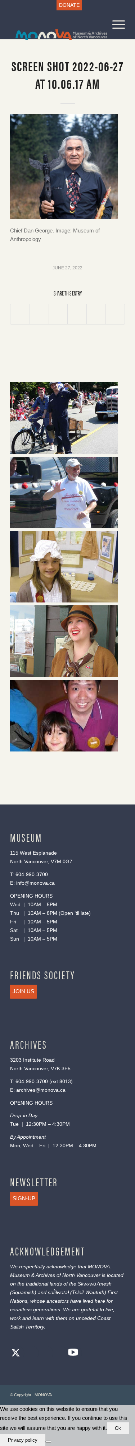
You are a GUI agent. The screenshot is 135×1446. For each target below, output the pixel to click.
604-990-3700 (31, 874)
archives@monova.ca (41, 1090)
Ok (118, 1428)
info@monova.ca (35, 883)
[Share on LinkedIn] (96, 314)
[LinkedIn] (58, 1353)
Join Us (23, 991)
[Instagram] (44, 1353)
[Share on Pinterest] (77, 314)
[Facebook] (29, 1353)
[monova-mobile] (56, 24)
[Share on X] (39, 314)
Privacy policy (22, 1440)
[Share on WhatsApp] (58, 314)
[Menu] (115, 24)
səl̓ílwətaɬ (58, 1292)
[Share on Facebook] (20, 314)
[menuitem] (69, 5)
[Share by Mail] (115, 314)
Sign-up (24, 1198)
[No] (48, 1442)
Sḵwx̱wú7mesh (95, 1284)
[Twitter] (15, 1353)
